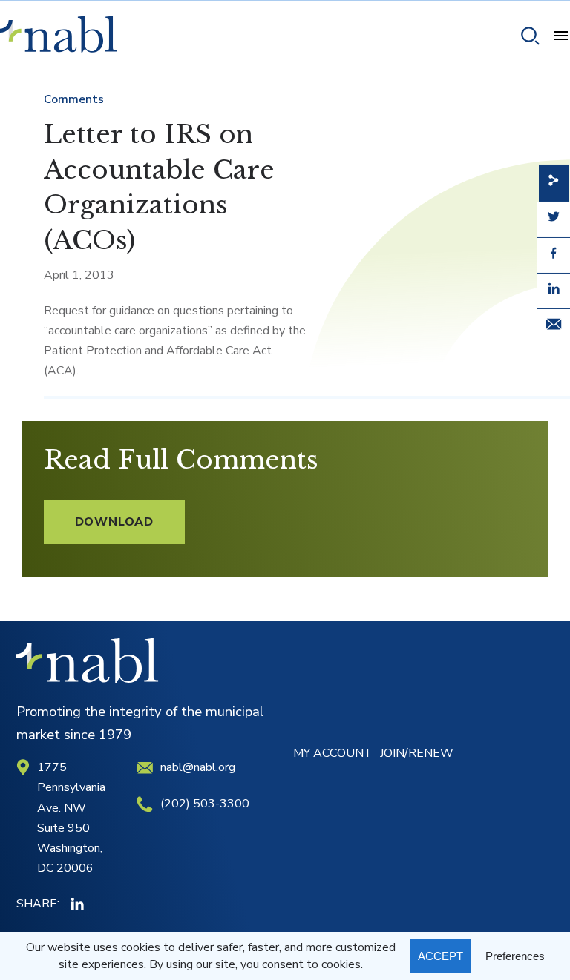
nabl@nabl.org (197, 767)
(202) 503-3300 (204, 803)
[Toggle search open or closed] (524, 38)
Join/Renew (416, 753)
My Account (333, 753)
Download (114, 522)
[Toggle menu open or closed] (555, 38)
